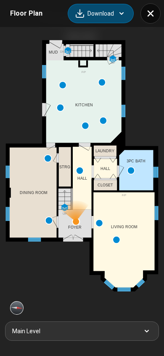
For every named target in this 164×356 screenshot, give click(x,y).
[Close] (150, 13)
